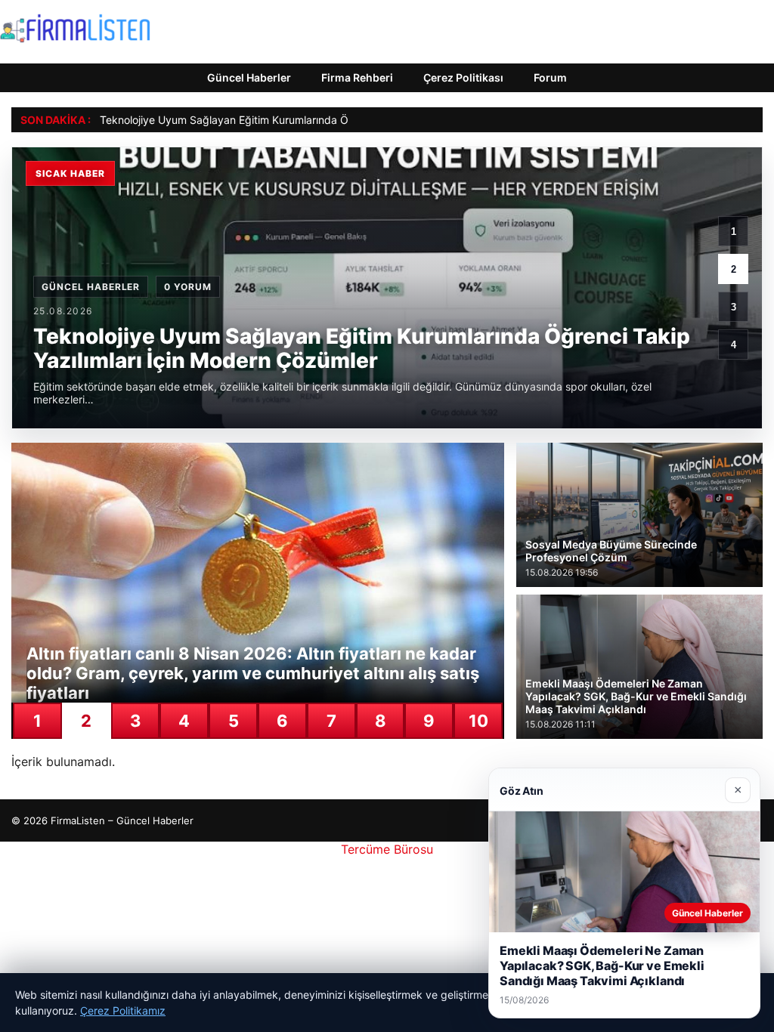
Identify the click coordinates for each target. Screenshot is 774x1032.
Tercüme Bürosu (387, 849)
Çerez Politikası (463, 77)
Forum (550, 77)
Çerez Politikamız (123, 1010)
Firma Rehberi (357, 77)
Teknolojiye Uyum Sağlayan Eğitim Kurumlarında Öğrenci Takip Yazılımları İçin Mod (303, 119)
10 (478, 721)
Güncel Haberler (249, 77)
